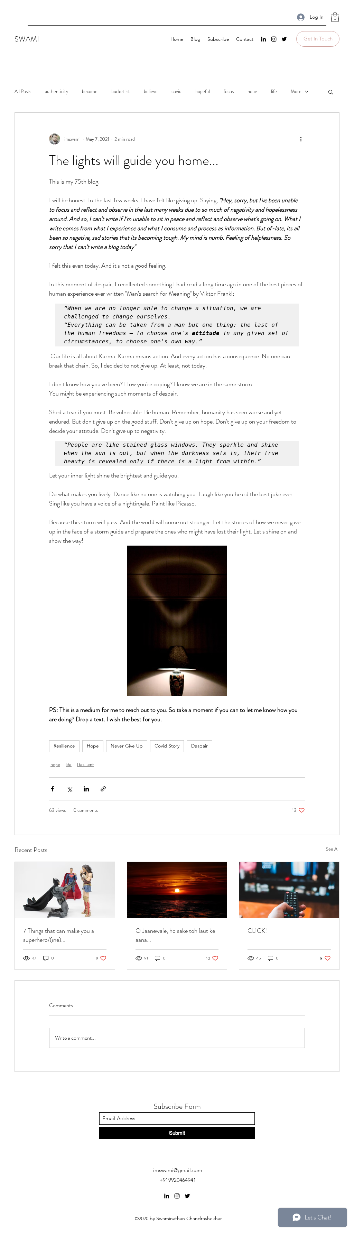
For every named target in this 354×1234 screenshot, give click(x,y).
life (274, 91)
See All (332, 848)
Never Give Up (127, 746)
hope (252, 91)
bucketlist (120, 91)
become (89, 91)
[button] (335, 17)
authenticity (56, 91)
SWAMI (27, 39)
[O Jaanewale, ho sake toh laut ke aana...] (177, 890)
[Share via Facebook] (52, 789)
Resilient (85, 764)
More (296, 91)
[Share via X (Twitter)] (69, 789)
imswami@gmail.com (177, 1170)
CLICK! (257, 930)
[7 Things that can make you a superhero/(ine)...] (65, 890)
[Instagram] (273, 39)
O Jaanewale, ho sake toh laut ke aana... (175, 935)
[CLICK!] (289, 890)
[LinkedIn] (263, 39)
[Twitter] (284, 39)
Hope (93, 746)
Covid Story (167, 746)
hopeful (202, 91)
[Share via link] (103, 789)
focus (229, 91)
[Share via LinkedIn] (86, 789)
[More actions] (301, 139)
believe (151, 91)
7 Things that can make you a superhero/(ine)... (58, 935)
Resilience (64, 746)
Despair (199, 746)
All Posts (23, 91)
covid (176, 91)
